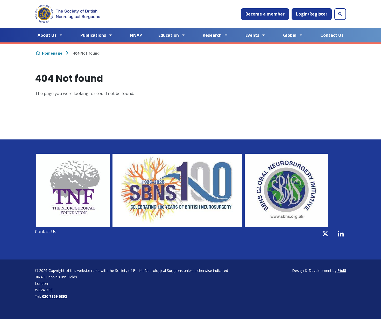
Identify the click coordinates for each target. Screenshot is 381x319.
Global (290, 35)
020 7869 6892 (54, 296)
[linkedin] (341, 233)
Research (212, 35)
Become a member (265, 14)
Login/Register (311, 14)
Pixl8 (341, 270)
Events (252, 35)
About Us (47, 35)
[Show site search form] (340, 14)
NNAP (136, 35)
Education (168, 35)
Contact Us (331, 35)
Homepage (52, 53)
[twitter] (325, 233)
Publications (93, 35)
